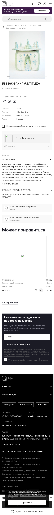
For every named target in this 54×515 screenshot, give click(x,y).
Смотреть (41, 11)
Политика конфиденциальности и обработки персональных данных (23, 480)
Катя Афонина (10, 88)
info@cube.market (37, 417)
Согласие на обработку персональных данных (24, 472)
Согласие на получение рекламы (18, 476)
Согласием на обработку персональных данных (21, 356)
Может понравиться (23, 230)
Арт (26, 26)
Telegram (9, 406)
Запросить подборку (18, 344)
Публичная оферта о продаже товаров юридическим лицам (21, 467)
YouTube (42, 406)
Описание (8, 159)
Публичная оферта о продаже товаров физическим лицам (21, 461)
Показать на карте (11, 446)
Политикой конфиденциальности (19, 355)
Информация (9, 396)
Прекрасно (26, 503)
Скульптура (35, 26)
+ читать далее (10, 184)
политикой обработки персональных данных (26, 496)
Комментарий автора (16, 190)
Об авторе (9, 146)
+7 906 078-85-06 (12, 417)
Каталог (18, 26)
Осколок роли (8, 280)
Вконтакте (26, 406)
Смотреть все (10, 302)
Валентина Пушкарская (12, 283)
